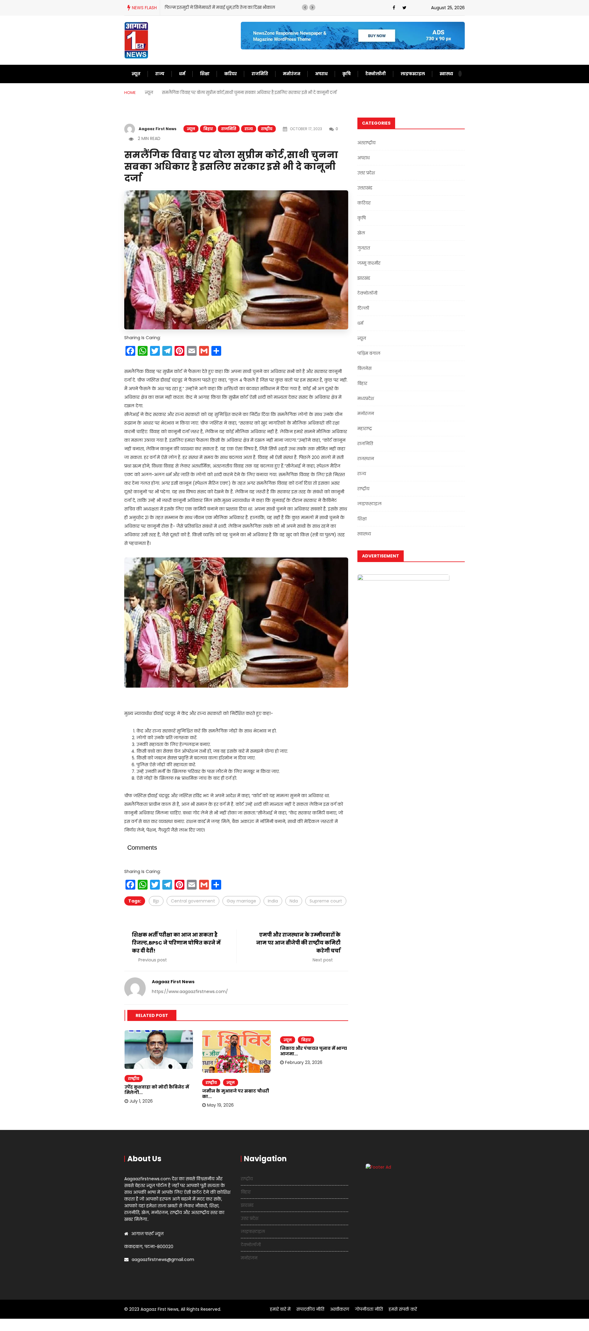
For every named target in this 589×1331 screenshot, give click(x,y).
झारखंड (363, 278)
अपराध (321, 74)
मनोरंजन (291, 74)
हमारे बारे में (280, 1309)
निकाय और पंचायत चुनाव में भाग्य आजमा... (313, 1051)
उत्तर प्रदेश (366, 173)
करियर (230, 74)
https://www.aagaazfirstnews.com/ (190, 991)
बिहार (208, 128)
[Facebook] (394, 8)
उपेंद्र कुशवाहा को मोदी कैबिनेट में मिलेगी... (157, 1090)
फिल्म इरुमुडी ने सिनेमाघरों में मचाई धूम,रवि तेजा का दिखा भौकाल (220, 7)
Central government (193, 901)
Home (130, 92)
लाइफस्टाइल (413, 74)
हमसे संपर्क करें (403, 1309)
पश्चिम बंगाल (368, 353)
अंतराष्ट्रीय (366, 143)
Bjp (156, 901)
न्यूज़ (136, 74)
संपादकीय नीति (310, 1309)
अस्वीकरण (339, 1309)
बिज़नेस (364, 368)
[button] (305, 7)
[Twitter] (404, 8)
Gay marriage (241, 901)
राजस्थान (365, 459)
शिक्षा (205, 74)
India (273, 901)
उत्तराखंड (364, 188)
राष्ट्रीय (266, 128)
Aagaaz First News (157, 128)
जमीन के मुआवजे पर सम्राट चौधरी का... (235, 1094)
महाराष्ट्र (364, 428)
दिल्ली (363, 308)
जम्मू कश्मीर (368, 263)
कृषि (346, 74)
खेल (361, 233)
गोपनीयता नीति (369, 1309)
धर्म (182, 74)
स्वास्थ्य (446, 74)
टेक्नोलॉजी (375, 74)
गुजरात (363, 248)
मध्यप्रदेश (365, 398)
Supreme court (326, 901)
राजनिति (260, 74)
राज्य (159, 74)
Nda (294, 901)
